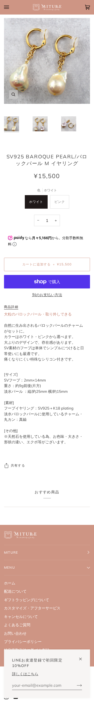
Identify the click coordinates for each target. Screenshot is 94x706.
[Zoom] (13, 94)
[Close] (82, 656)
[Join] (75, 685)
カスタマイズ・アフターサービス (32, 608)
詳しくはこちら (25, 673)
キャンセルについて (21, 616)
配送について (15, 591)
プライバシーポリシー (23, 641)
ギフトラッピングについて (26, 599)
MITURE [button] (11, 552)
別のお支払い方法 (47, 294)
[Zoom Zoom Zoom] (47, 61)
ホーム (9, 583)
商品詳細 (11, 307)
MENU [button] (9, 567)
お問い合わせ (15, 633)
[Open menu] (11, 7)
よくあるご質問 (17, 624)
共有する (18, 465)
